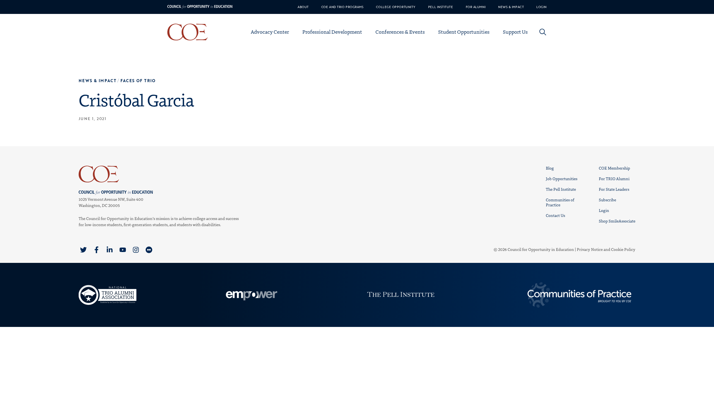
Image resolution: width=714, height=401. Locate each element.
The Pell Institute (561, 189)
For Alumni (476, 7)
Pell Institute (440, 7)
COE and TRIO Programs (342, 7)
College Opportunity (395, 7)
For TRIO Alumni (614, 178)
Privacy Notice (590, 249)
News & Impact (511, 7)
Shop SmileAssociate (617, 221)
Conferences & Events (400, 31)
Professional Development (332, 31)
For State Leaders (614, 189)
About (303, 7)
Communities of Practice (560, 202)
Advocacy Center (270, 31)
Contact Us (555, 215)
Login (541, 7)
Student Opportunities (463, 31)
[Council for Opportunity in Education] (160, 174)
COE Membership (614, 168)
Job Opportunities (561, 178)
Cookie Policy (623, 249)
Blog (550, 168)
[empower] (250, 295)
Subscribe (607, 199)
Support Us (515, 31)
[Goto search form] (543, 32)
